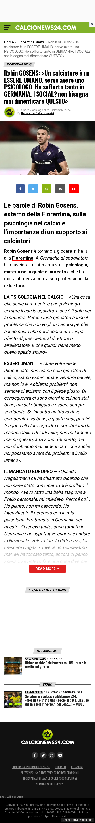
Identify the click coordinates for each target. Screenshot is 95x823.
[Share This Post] (47, 188)
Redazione (77, 767)
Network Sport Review (49, 784)
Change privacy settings (77, 819)
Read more (46, 569)
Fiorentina (22, 258)
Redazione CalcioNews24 (37, 113)
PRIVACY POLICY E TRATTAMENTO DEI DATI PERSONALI (50, 773)
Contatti (60, 767)
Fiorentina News (31, 42)
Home (9, 42)
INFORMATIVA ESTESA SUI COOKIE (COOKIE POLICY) (50, 778)
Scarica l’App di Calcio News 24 (31, 767)
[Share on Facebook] (20, 188)
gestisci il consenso (11, 796)
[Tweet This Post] (33, 188)
